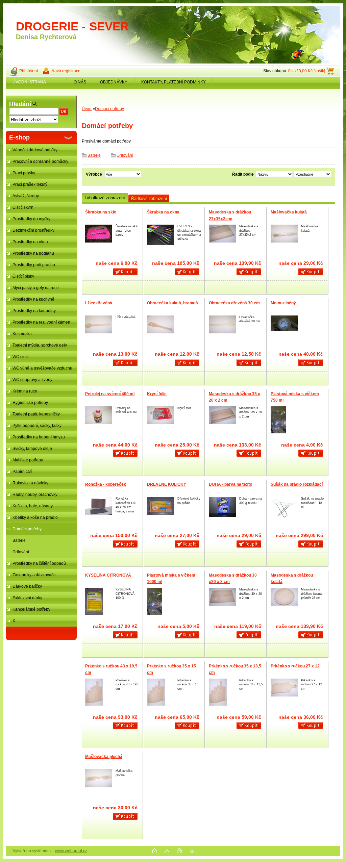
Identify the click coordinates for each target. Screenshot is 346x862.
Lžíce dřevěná (98, 303)
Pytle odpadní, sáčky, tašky (37, 425)
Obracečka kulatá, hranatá (172, 303)
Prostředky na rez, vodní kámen (41, 322)
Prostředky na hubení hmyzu (39, 437)
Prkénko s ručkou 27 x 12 (295, 666)
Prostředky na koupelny (34, 310)
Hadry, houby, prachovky (35, 494)
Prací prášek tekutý (30, 184)
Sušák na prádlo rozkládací (297, 484)
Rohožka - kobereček (105, 484)
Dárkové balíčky (27, 586)
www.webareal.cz (71, 850)
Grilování (21, 552)
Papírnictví (22, 471)
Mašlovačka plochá (103, 756)
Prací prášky (24, 173)
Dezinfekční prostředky (33, 230)
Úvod (87, 108)
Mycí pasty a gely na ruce (36, 287)
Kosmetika (22, 333)
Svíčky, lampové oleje (32, 448)
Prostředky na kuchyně (33, 299)
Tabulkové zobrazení (104, 197)
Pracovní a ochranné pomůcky (40, 161)
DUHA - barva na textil (230, 484)
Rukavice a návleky (30, 483)
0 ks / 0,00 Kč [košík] (306, 71)
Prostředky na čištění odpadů (39, 563)
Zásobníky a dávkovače (34, 575)
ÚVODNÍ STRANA (29, 82)
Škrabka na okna (163, 212)
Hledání (20, 104)
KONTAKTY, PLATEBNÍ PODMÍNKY (173, 82)
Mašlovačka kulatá (289, 212)
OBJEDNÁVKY (113, 82)
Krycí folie (157, 393)
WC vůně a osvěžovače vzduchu (42, 368)
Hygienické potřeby (30, 402)
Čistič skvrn (23, 207)
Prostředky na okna (30, 241)
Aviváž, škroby (26, 196)
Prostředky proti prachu (34, 264)
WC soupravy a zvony (32, 379)
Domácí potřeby (27, 529)
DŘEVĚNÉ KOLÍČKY (166, 484)
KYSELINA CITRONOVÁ (108, 575)
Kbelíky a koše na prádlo (35, 517)
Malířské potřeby (28, 460)
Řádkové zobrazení (149, 198)
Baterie (19, 540)
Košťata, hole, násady (33, 506)
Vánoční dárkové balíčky (35, 150)
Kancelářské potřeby (31, 609)
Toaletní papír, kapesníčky (36, 414)
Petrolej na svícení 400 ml (109, 393)
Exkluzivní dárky (27, 597)
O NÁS (80, 82)
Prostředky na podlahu (33, 253)
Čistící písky (23, 276)
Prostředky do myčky (31, 219)
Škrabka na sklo (100, 212)
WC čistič (21, 356)
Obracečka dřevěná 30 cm (234, 303)
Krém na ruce (25, 391)
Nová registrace (65, 71)
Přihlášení (28, 71)
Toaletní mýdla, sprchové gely (40, 345)
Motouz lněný (283, 303)
